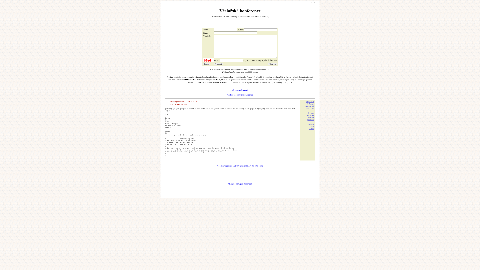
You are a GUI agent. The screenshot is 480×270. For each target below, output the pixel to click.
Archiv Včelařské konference (240, 94)
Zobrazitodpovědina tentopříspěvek (310, 116)
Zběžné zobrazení (240, 89)
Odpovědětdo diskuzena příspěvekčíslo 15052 (309, 105)
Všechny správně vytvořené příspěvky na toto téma (240, 165)
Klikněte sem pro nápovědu (240, 183)
